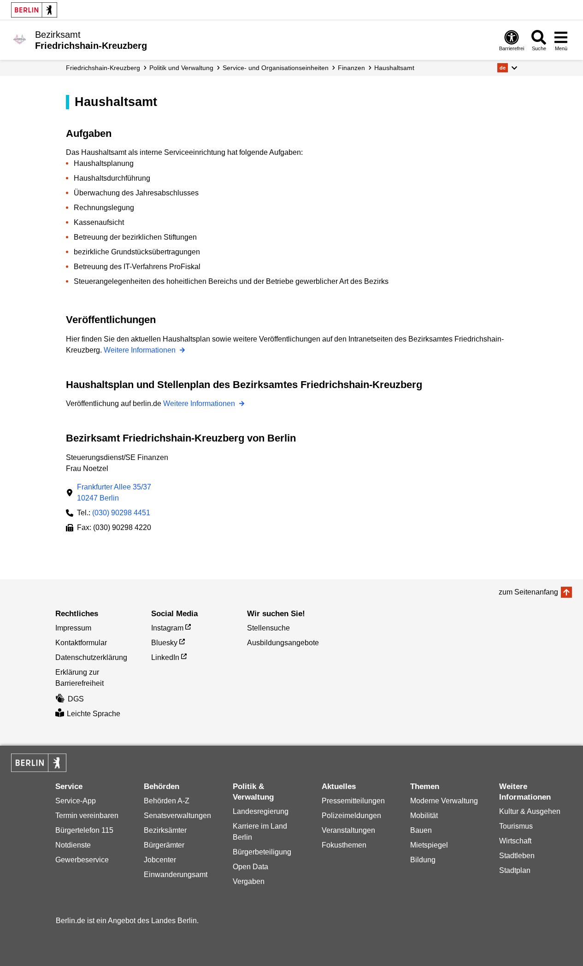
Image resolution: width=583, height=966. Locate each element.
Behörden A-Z (166, 801)
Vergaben (249, 881)
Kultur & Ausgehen (529, 811)
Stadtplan (514, 870)
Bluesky (164, 643)
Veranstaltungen (348, 830)
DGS (76, 699)
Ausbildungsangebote (283, 643)
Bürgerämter (164, 845)
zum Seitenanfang (528, 592)
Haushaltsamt (394, 67)
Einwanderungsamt (175, 874)
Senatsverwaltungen (177, 815)
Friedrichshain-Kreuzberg (103, 67)
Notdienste (73, 845)
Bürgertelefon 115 (84, 830)
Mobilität (424, 815)
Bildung (423, 860)
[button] (507, 67)
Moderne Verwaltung (444, 801)
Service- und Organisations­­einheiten (276, 67)
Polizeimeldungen (351, 815)
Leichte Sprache (93, 714)
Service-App (75, 801)
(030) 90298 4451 (121, 513)
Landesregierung (261, 811)
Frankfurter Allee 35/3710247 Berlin (114, 492)
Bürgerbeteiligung (262, 852)
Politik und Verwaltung (181, 67)
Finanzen (351, 67)
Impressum (73, 628)
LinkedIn (165, 657)
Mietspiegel (429, 845)
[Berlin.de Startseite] (34, 10)
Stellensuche (268, 628)
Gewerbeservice (82, 860)
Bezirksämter (165, 830)
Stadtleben (517, 856)
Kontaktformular (81, 643)
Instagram (167, 628)
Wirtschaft (515, 841)
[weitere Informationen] (19, 39)
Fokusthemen (344, 845)
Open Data (250, 867)
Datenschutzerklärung (91, 657)
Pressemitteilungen (353, 801)
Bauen (421, 830)
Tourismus (516, 826)
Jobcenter (160, 860)
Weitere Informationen (140, 350)
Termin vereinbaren (86, 815)
